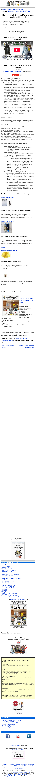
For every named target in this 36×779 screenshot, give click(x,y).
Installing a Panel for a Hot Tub (8, 346)
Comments (8, 767)
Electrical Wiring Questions (9, 727)
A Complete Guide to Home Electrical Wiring (26, 300)
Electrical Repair (13, 11)
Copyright (7, 762)
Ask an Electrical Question (18, 749)
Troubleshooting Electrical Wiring (10, 596)
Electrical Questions (15, 745)
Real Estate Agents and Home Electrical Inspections (26, 346)
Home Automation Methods (9, 587)
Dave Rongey (11, 27)
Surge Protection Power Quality (10, 593)
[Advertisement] (17, 424)
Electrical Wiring (25, 11)
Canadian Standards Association (21, 772)
